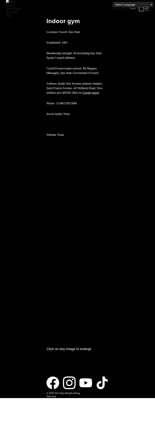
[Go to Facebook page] (54, 382)
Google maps (90, 92)
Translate (142, 8)
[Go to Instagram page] (71, 382)
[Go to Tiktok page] (102, 382)
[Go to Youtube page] (87, 382)
